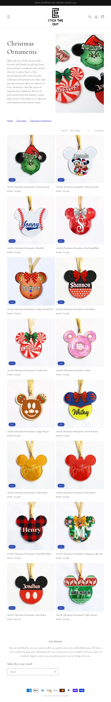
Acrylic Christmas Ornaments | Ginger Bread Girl (30, 309)
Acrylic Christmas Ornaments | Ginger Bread (28, 431)
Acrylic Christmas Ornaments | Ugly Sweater (76, 615)
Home (10, 120)
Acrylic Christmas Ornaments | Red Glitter (76, 492)
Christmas (22, 120)
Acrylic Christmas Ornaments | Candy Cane (27, 370)
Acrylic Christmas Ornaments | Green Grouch (28, 187)
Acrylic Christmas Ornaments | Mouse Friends (77, 187)
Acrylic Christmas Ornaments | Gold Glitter (27, 492)
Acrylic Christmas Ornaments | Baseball (25, 248)
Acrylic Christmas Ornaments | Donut (73, 370)
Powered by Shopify (62, 696)
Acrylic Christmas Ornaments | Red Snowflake (77, 248)
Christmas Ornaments (41, 120)
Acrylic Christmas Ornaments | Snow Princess (77, 431)
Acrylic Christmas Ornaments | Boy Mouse (26, 615)
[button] (8, 17)
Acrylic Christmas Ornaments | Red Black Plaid (29, 554)
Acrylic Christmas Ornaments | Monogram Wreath (79, 554)
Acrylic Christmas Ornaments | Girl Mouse (75, 309)
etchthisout (51, 696)
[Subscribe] (55, 671)
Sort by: (64, 130)
